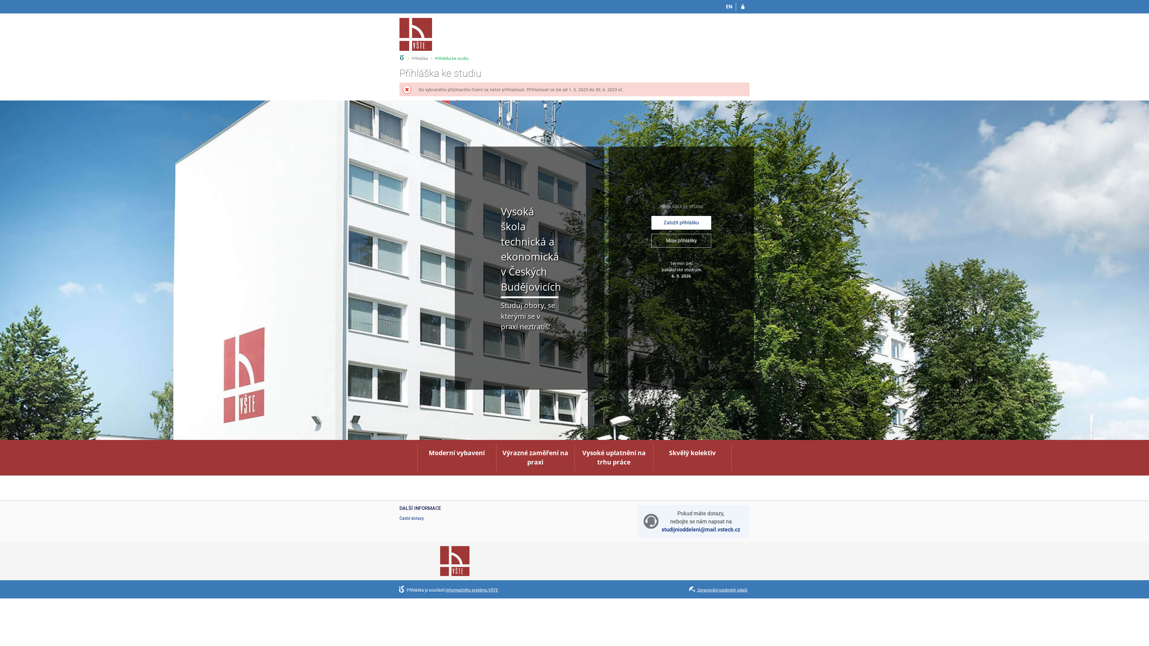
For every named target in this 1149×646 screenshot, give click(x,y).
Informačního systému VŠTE (472, 590)
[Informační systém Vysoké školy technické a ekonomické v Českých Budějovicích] (415, 34)
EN (729, 6)
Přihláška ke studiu (452, 58)
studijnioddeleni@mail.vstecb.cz (701, 529)
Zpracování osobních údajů (722, 590)
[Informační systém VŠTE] (402, 57)
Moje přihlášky (681, 240)
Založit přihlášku (681, 223)
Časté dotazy (411, 518)
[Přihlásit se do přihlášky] (743, 7)
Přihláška (420, 58)
